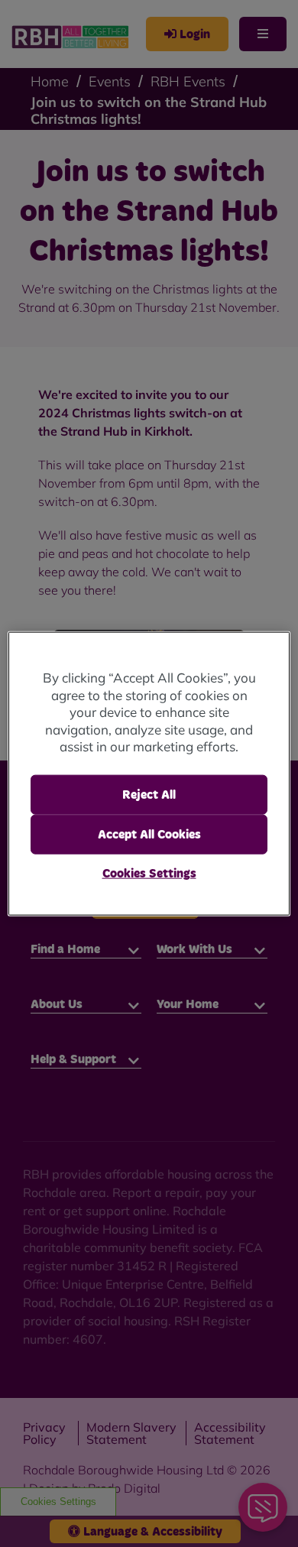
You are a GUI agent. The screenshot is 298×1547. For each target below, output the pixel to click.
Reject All (149, 794)
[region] (149, 773)
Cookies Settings (149, 874)
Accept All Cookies (149, 835)
